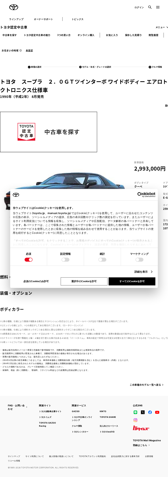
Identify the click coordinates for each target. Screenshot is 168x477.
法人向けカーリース (109, 426)
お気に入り (112, 35)
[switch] (65, 260)
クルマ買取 (77, 426)
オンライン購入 (86, 35)
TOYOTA (14, 7)
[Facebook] (150, 412)
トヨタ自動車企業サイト (50, 411)
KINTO (103, 411)
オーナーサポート (43, 19)
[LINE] (135, 412)
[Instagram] (135, 420)
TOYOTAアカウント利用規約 (92, 456)
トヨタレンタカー (80, 431)
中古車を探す (9, 35)
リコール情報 (14, 460)
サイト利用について (34, 456)
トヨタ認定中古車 (13, 27)
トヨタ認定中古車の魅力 (37, 35)
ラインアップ (16, 19)
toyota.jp (39, 213)
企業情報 (149, 456)
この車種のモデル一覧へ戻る (145, 384)
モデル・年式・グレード (96, 66)
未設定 (29, 50)
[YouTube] (157, 412)
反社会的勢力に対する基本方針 (125, 456)
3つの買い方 (64, 35)
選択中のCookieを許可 (84, 281)
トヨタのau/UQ (107, 431)
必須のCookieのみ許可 (36, 281)
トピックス (78, 19)
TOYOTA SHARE (108, 417)
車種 (36, 66)
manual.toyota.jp (59, 213)
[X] (142, 412)
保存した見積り (133, 35)
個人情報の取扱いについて (61, 456)
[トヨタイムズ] (141, 428)
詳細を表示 (141, 271)
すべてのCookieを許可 (132, 281)
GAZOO (75, 411)
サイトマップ (14, 456)
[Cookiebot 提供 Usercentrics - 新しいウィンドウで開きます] (141, 194)
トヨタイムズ (45, 417)
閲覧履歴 (153, 35)
